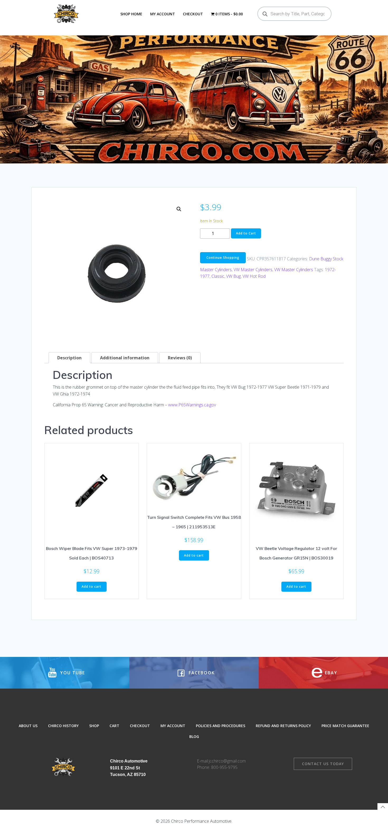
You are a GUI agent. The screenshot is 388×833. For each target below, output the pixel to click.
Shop (94, 725)
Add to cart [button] (91, 586)
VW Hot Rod (254, 276)
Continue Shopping (222, 257)
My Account (162, 13)
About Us (28, 725)
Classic (217, 276)
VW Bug (233, 276)
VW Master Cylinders (253, 269)
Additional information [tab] (124, 358)
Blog (194, 736)
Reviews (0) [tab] (180, 358)
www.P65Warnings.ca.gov (192, 405)
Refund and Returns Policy (283, 725)
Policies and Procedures (220, 725)
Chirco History (63, 725)
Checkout (193, 13)
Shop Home (131, 13)
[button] (179, 209)
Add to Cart (246, 233)
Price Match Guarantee (345, 725)
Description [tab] (69, 358)
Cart (114, 725)
